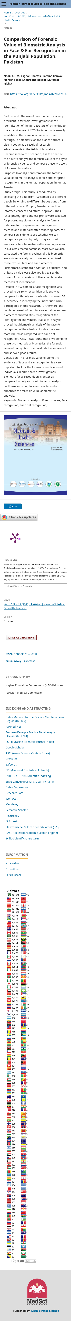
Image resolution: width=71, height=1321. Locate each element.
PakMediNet (13, 726)
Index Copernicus (17, 787)
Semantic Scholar (17, 810)
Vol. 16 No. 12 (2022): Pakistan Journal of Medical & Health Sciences (32, 18)
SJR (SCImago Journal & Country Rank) (30, 781)
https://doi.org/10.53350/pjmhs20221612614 (38, 94)
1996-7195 (21, 661)
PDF (14, 506)
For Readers (12, 863)
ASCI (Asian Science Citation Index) (28, 753)
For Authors (12, 869)
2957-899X (21, 654)
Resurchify (13, 815)
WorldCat (11, 798)
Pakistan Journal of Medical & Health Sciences (37, 3)
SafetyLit (11, 764)
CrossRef (11, 759)
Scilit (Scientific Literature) (22, 838)
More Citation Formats (19, 586)
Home (7, 12)
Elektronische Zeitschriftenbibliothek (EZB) (32, 827)
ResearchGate (14, 793)
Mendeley (12, 804)
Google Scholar (15, 747)
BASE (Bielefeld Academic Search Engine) (32, 833)
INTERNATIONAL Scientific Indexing (28, 776)
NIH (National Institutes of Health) (27, 770)
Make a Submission (21, 637)
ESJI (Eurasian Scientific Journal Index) (30, 742)
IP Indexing (13, 821)
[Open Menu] (4, 4)
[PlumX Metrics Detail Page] (15, 537)
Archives (20, 12)
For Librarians (13, 874)
